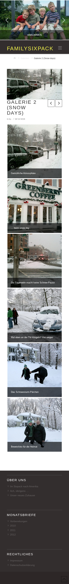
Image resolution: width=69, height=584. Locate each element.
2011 (13, 530)
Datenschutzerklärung (22, 565)
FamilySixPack (30, 48)
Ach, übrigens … (19, 491)
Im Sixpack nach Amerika (24, 486)
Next (61, 20)
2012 (13, 534)
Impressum (16, 560)
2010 (13, 525)
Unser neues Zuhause (22, 495)
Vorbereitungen (18, 521)
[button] (60, 48)
